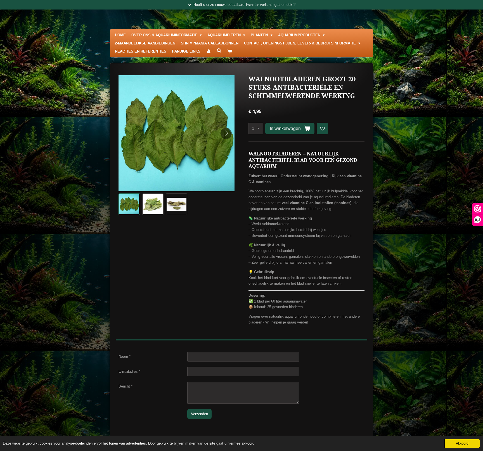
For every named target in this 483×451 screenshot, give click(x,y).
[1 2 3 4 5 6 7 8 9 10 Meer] (255, 128)
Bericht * (125, 386)
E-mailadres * (129, 371)
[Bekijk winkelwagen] (229, 52)
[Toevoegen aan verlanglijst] (322, 128)
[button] (129, 204)
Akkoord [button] (462, 443)
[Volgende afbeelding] (226, 133)
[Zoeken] (219, 51)
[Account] (208, 52)
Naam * (125, 356)
